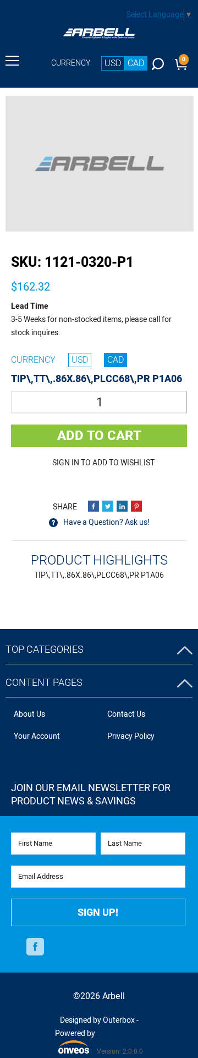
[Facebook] (35, 946)
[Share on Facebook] (93, 506)
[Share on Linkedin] (122, 506)
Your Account (37, 736)
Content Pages (44, 683)
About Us (29, 714)
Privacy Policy (131, 736)
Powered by (75, 1041)
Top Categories (45, 650)
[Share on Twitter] (107, 506)
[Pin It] (136, 506)
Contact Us (126, 714)
